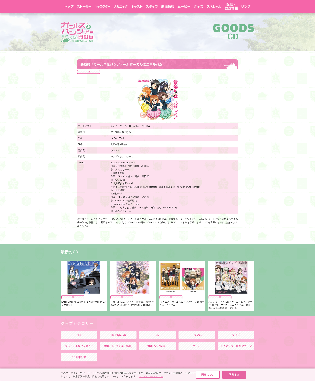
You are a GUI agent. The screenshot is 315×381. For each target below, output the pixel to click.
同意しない (207, 374)
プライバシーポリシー (151, 376)
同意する (234, 374)
